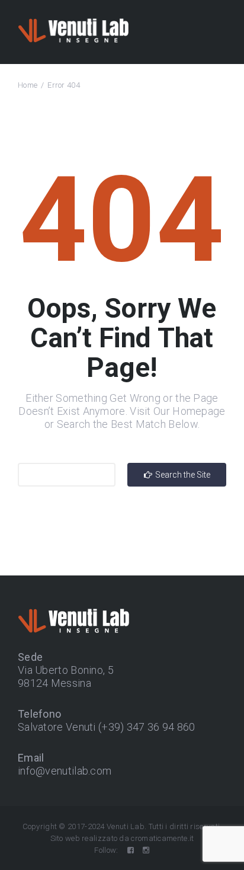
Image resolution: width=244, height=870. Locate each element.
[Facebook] (130, 850)
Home (27, 85)
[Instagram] (146, 850)
